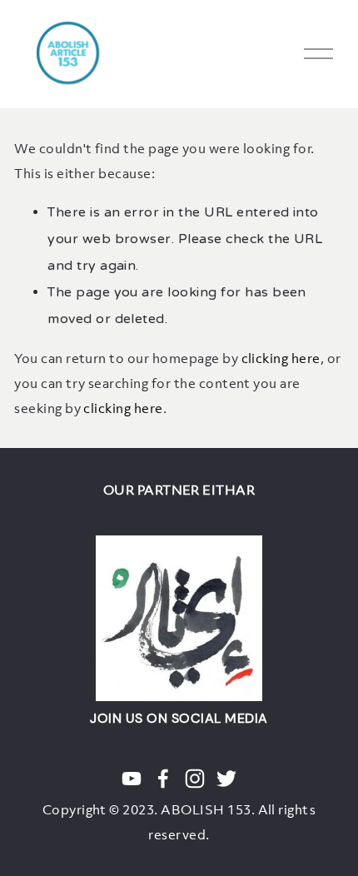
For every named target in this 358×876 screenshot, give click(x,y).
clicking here (281, 358)
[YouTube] (132, 779)
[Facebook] (163, 779)
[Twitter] (226, 779)
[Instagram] (195, 779)
